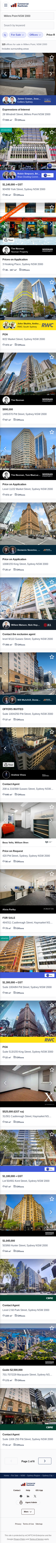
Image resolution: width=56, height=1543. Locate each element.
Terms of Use (28, 1524)
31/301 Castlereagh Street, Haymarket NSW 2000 (28, 1116)
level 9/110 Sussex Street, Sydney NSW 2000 (28, 639)
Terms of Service (37, 1539)
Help (28, 1490)
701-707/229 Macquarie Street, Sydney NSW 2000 (28, 1374)
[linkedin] (28, 1496)
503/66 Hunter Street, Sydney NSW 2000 (27, 1245)
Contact (16, 1490)
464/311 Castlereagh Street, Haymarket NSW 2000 (28, 922)
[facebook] (21, 1496)
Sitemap (40, 1524)
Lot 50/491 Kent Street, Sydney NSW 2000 (28, 1181)
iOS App (40, 1490)
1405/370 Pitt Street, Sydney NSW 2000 (26, 414)
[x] (35, 1496)
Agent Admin (31, 1502)
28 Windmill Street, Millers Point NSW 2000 (28, 114)
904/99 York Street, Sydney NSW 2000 (26, 189)
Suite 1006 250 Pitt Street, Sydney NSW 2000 (28, 1439)
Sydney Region (35, 1475)
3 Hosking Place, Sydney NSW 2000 (24, 264)
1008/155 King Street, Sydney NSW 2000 (27, 564)
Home (6, 1475)
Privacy (17, 1524)
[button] (4, 74)
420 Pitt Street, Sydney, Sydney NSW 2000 (28, 855)
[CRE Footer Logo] (28, 1484)
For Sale (15, 1475)
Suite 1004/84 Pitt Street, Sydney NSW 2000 (28, 987)
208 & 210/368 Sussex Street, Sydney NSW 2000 (28, 789)
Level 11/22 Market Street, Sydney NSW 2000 (28, 489)
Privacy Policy (18, 1539)
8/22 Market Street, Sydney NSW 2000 (26, 339)
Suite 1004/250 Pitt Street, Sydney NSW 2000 (28, 714)
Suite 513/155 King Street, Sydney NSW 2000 (28, 1051)
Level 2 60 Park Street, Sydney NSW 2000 (28, 1310)
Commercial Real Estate (19, 5)
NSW (23, 1475)
